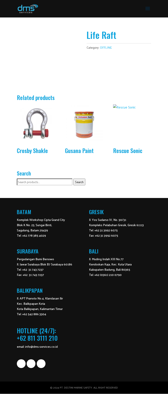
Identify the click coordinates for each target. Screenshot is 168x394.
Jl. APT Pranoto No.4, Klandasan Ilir (40, 298)
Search (79, 182)
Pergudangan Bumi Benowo (35, 259)
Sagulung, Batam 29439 (32, 230)
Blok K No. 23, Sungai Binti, (34, 225)
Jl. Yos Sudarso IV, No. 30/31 (107, 219)
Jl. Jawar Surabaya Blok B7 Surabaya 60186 (44, 264)
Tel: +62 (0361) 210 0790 (105, 274)
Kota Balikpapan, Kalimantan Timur (40, 308)
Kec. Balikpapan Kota (31, 303)
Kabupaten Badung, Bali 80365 (109, 269)
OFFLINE (106, 47)
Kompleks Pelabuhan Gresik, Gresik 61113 (116, 225)
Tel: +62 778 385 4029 (31, 235)
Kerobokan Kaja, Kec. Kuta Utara (110, 264)
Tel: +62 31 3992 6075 (103, 230)
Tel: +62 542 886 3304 (31, 314)
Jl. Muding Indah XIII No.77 (106, 259)
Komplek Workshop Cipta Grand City (41, 219)
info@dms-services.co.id (41, 346)
